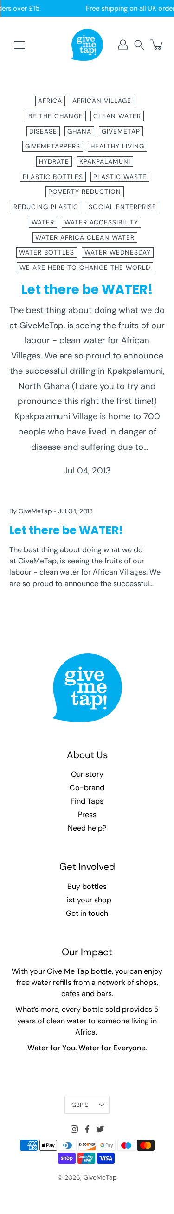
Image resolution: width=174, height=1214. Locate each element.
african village (101, 100)
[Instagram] (74, 1129)
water (43, 222)
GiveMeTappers (52, 146)
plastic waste (120, 177)
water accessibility (101, 222)
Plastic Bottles (53, 177)
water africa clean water (85, 237)
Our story (87, 774)
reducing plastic (45, 207)
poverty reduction (84, 191)
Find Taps (87, 801)
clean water (117, 116)
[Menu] (19, 45)
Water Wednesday (117, 252)
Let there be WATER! (87, 290)
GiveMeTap (100, 1177)
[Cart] (157, 44)
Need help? (87, 828)
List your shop (87, 900)
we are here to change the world (84, 267)
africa (50, 100)
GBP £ (80, 1105)
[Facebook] (87, 1129)
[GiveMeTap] (87, 44)
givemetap (121, 131)
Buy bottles (87, 886)
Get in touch (87, 913)
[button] (139, 44)
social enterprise (122, 207)
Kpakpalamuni (104, 161)
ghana (79, 131)
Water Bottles (46, 252)
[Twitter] (100, 1129)
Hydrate (54, 161)
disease (43, 131)
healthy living (117, 146)
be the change (55, 116)
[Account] (123, 44)
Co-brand (87, 787)
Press (87, 814)
